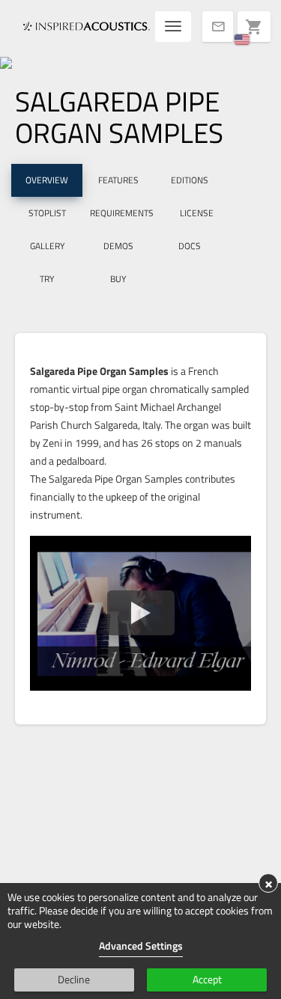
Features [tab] (118, 180)
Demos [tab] (118, 246)
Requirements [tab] (122, 213)
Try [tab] (47, 279)
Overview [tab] (46, 180)
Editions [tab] (189, 180)
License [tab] (197, 213)
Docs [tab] (189, 246)
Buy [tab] (118, 279)
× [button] (269, 883)
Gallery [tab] (47, 246)
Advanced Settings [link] (141, 945)
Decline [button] (74, 979)
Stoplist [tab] (47, 213)
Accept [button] (207, 979)
